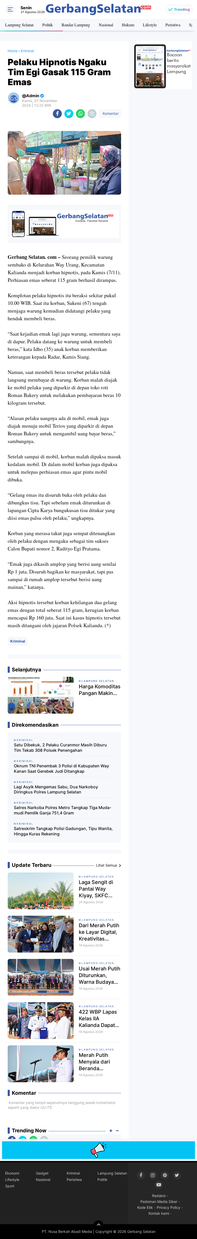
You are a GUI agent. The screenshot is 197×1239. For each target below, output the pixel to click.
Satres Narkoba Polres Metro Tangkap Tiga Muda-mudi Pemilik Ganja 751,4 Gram (62, 810)
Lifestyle (150, 24)
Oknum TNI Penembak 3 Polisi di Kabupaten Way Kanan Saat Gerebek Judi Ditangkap (61, 768)
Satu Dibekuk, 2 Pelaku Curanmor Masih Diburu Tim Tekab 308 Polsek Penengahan (60, 747)
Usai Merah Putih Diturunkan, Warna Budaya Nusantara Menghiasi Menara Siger (99, 975)
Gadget (42, 1173)
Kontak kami (159, 1213)
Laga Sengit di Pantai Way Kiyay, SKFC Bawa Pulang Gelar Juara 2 (96, 889)
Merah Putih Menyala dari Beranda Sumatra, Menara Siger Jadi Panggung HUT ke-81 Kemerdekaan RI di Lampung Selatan (100, 1062)
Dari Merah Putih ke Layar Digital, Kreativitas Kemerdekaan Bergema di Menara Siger (99, 932)
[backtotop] (98, 1225)
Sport (9, 1186)
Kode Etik (145, 1207)
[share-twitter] (68, 113)
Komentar (110, 113)
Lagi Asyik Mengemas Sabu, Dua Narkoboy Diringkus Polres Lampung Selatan (56, 789)
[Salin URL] (91, 113)
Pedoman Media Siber (158, 1201)
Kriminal (17, 641)
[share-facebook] (57, 113)
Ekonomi (12, 1173)
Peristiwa (172, 24)
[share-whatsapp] (80, 113)
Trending (182, 9)
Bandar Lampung (76, 24)
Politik (47, 24)
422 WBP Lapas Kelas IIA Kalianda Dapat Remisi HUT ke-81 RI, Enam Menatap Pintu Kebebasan (98, 1018)
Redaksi (158, 1195)
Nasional (106, 24)
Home (12, 51)
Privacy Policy (168, 1207)
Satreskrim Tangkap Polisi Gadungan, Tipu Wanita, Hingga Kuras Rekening (63, 831)
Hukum (128, 24)
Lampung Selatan (19, 24)
